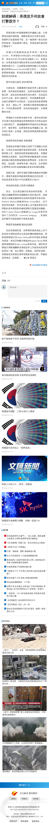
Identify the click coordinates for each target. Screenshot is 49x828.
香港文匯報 (6, 9)
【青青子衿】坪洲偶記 (16, 547)
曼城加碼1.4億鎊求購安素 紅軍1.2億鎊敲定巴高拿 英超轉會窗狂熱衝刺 (26, 561)
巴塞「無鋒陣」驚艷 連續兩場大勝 (21, 551)
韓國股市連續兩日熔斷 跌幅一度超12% (21, 520)
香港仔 (24, 799)
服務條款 (35, 821)
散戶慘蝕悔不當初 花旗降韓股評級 (18, 339)
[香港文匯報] (3, 3)
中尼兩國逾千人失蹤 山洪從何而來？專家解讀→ (23, 743)
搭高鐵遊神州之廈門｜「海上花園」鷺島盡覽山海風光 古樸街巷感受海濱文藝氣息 (26, 537)
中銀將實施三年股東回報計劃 (19, 567)
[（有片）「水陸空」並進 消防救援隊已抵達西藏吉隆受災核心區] (24, 636)
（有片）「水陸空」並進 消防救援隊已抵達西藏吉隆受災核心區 (24, 651)
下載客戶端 (40, 3)
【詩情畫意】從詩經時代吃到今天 (21, 600)
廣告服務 (24, 821)
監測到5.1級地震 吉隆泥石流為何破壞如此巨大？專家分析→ (24, 682)
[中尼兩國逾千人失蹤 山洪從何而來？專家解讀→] (24, 729)
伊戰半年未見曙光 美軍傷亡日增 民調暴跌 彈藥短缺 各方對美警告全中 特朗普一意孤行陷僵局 (26, 587)
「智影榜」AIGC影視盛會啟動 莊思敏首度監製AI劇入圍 (26, 594)
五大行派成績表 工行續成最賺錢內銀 (22, 556)
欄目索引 (22, 785)
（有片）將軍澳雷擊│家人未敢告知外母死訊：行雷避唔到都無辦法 (24, 713)
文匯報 (15, 9)
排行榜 (5, 530)
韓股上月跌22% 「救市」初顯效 (17, 484)
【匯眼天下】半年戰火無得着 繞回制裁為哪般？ (26, 572)
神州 (30, 3)
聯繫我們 (13, 821)
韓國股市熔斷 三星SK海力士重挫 (18, 411)
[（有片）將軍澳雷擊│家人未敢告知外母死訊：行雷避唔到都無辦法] (24, 698)
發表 (44, 301)
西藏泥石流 (13, 3)
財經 (21, 9)
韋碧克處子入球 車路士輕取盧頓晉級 (22, 578)
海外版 (35, 799)
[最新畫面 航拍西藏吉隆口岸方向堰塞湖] (24, 758)
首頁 (20, 3)
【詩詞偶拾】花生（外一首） (19, 604)
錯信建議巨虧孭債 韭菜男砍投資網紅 (19, 375)
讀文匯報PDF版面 (39, 265)
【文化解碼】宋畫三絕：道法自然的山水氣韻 (26, 543)
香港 (25, 3)
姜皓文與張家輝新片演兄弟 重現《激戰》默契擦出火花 (26, 610)
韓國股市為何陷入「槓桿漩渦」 (17, 448)
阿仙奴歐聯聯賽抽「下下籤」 (19, 582)
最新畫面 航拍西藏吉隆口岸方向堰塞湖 (19, 771)
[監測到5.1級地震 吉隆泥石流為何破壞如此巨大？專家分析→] (24, 667)
